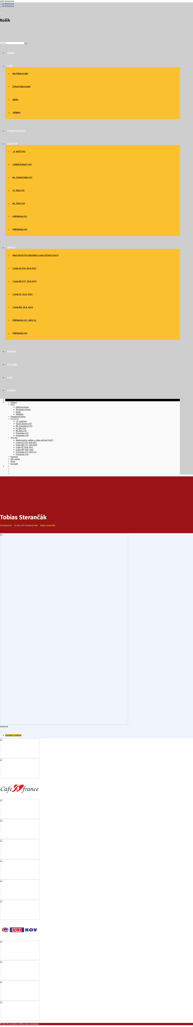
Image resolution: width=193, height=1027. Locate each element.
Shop (10, 377)
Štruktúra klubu (21, 86)
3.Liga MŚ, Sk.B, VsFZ (22, 307)
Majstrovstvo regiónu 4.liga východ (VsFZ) (35, 255)
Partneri (11, 351)
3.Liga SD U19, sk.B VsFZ (24, 268)
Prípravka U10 (19, 229)
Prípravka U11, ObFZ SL (24, 320)
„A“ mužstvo (18, 151)
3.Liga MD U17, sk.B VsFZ (24, 281)
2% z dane (12, 364)
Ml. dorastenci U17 (22, 177)
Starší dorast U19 (22, 164)
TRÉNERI (16, 112)
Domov (11, 53)
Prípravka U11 (19, 216)
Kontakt (11, 390)
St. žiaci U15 (18, 190)
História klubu (20, 73)
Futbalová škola (16, 131)
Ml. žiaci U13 (18, 203)
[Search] (26, 43)
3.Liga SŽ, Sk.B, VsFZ (22, 294)
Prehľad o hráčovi (13, 735)
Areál (15, 99)
